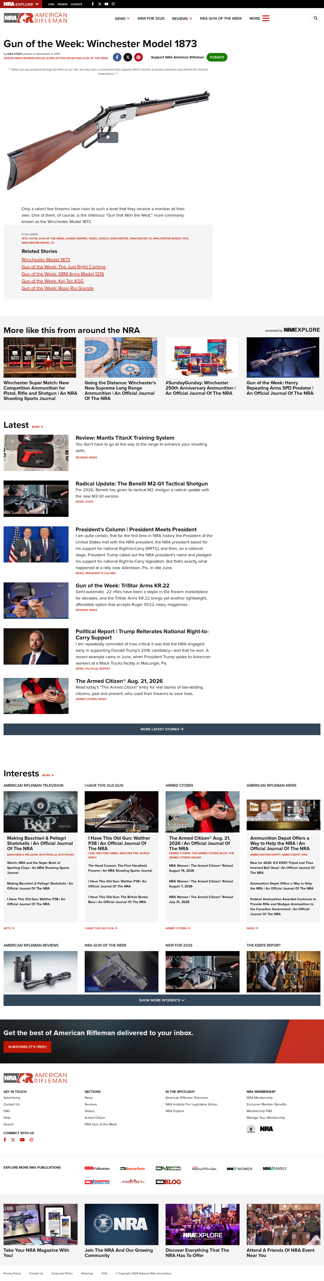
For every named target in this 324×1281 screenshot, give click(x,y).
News (120, 18)
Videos (9, 58)
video (93, 238)
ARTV (7, 928)
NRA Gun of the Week (221, 18)
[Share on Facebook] (117, 55)
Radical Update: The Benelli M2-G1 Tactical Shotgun (142, 483)
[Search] (315, 18)
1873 (25, 238)
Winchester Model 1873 (46, 259)
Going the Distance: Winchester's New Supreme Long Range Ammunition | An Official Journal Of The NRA (120, 390)
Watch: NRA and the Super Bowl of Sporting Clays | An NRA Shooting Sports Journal (38, 867)
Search (9, 1124)
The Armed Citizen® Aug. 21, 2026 (119, 681)
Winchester (119, 238)
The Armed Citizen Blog (209, 853)
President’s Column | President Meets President (136, 529)
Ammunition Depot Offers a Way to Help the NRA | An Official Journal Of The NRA (280, 843)
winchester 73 (141, 238)
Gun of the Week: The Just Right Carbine (64, 266)
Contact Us (12, 1104)
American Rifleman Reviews (31, 945)
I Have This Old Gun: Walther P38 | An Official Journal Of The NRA (36, 902)
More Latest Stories (181, 729)
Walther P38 (129, 853)
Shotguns (66, 854)
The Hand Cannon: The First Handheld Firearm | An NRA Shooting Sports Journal (120, 868)
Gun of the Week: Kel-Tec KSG (52, 281)
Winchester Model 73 (38, 243)
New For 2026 (151, 18)
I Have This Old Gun (104, 785)
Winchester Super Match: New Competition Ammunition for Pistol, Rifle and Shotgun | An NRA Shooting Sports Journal (40, 390)
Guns (89, 502)
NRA (305, 854)
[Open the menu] (265, 18)
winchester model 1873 (170, 238)
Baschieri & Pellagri (22, 854)
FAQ (7, 1111)
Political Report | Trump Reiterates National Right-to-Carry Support (142, 634)
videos (104, 238)
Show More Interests (187, 1000)
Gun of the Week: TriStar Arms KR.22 (122, 585)
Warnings (87, 1273)
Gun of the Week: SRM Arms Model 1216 (63, 273)
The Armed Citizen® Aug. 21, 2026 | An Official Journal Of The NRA (199, 843)
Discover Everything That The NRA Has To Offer (197, 1253)
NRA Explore (175, 1111)
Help (7, 1117)
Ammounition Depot (265, 854)
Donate (76, 4)
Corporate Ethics (62, 1273)
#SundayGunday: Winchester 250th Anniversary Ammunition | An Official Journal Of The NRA (201, 388)
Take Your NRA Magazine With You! (36, 1253)
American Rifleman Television (34, 785)
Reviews (180, 18)
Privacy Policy (12, 1273)
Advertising (12, 1097)
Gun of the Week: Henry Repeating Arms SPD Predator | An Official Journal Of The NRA (280, 388)
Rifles (40, 58)
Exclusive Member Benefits (267, 1104)
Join (51, 4)
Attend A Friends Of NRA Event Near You (281, 1253)
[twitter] (127, 55)
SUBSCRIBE (27, 1046)
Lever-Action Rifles (60, 58)
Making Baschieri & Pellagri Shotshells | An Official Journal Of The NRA (40, 843)
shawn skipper (76, 238)
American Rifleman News (271, 785)
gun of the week (51, 238)
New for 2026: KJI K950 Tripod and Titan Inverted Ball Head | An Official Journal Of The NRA (282, 867)
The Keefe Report (264, 945)
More (36, 427)
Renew (63, 4)
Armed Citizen (86, 699)
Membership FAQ (259, 1111)
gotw (33, 238)
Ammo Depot (291, 854)
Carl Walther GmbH (103, 853)
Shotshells (48, 854)
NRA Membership (260, 1097)
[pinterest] (138, 55)
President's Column (100, 573)
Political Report (97, 669)
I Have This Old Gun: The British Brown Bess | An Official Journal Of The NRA (118, 900)
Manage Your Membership (266, 1117)
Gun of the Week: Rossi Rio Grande (58, 288)
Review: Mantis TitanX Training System (125, 437)
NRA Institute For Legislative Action (191, 1104)
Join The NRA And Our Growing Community (119, 1253)
